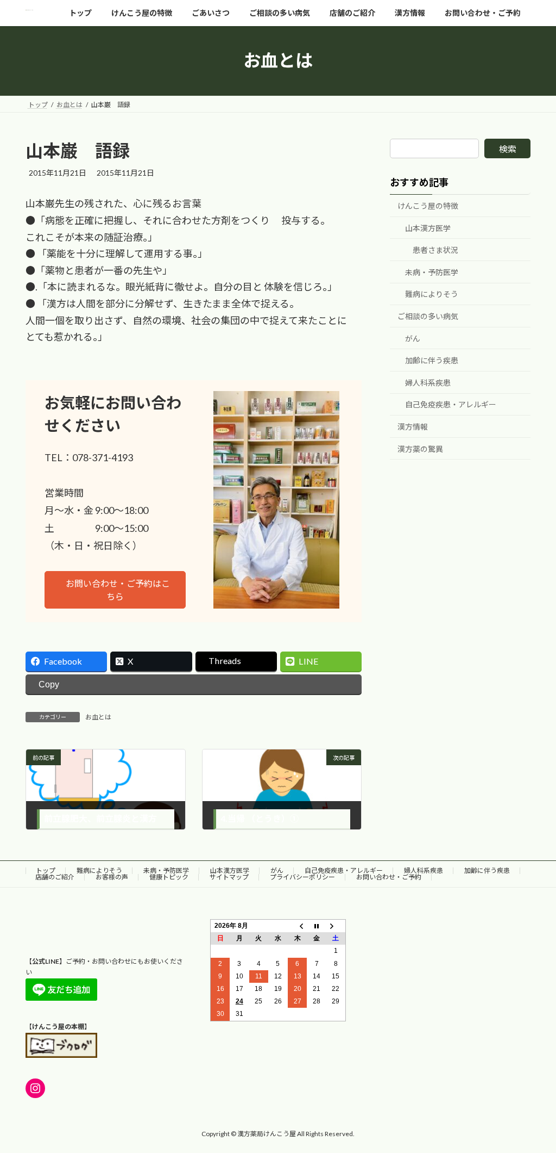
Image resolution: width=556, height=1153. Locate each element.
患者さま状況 (435, 250)
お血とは (98, 717)
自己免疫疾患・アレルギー (450, 404)
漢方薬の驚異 (420, 448)
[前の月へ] (297, 926)
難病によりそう (431, 294)
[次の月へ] (336, 926)
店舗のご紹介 (54, 877)
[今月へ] (316, 926)
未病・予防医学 (431, 271)
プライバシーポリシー (302, 877)
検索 (507, 149)
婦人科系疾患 (428, 382)
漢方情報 (412, 426)
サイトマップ (229, 877)
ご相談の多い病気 (427, 316)
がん (412, 338)
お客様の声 (112, 877)
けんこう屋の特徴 (427, 205)
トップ (45, 870)
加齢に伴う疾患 (431, 360)
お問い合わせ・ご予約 (388, 877)
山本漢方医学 (428, 227)
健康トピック (168, 877)
